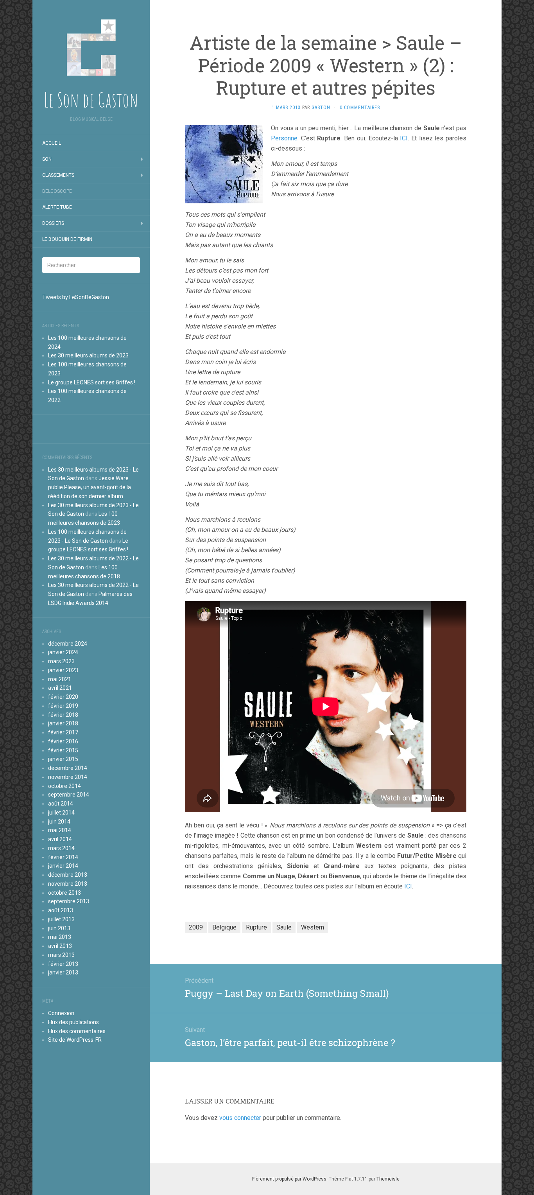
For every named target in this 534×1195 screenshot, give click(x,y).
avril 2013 (60, 946)
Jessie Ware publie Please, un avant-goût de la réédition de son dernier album (89, 487)
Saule (284, 927)
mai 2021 (59, 679)
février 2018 (63, 715)
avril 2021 (60, 688)
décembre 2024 (67, 644)
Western (312, 927)
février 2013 (63, 964)
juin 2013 (59, 928)
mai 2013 (59, 937)
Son (47, 159)
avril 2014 (60, 839)
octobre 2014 (64, 786)
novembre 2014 (67, 777)
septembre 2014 (68, 794)
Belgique (224, 927)
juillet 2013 (61, 919)
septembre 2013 (68, 901)
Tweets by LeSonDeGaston (75, 297)
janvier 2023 (63, 670)
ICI (404, 138)
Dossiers (53, 223)
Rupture (256, 927)
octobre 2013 (64, 893)
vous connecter (240, 1117)
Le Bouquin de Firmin (67, 239)
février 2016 (63, 741)
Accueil (51, 143)
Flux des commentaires (77, 1031)
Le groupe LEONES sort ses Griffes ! (91, 382)
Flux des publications (73, 1022)
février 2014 (63, 857)
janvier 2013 (63, 972)
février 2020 (63, 697)
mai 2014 (59, 830)
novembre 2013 (67, 884)
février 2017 (63, 732)
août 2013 (60, 910)
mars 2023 (61, 661)
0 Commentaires (360, 107)
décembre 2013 (67, 875)
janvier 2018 (63, 723)
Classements (58, 175)
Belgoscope (57, 191)
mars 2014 (61, 848)
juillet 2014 (61, 812)
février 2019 (63, 706)
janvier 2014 (63, 866)
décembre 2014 (67, 768)
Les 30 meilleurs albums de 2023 (88, 355)
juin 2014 (59, 821)
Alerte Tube (57, 207)
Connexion (61, 1013)
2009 (196, 927)
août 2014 (60, 803)
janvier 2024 (63, 652)
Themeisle (388, 1179)
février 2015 (63, 750)
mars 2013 (61, 955)
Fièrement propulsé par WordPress (289, 1179)
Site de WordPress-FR (75, 1040)
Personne (284, 138)
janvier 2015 (63, 759)
